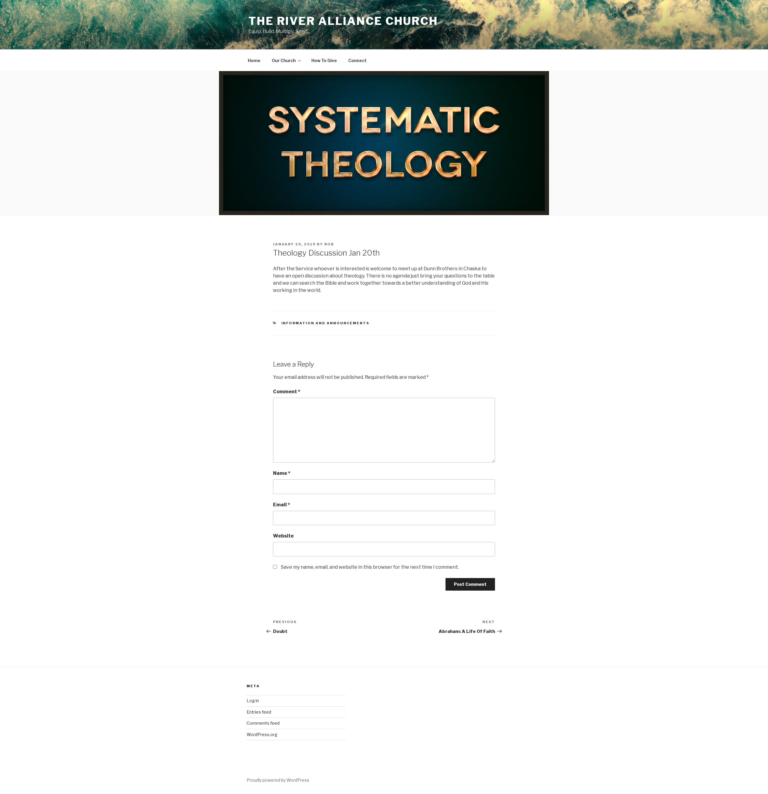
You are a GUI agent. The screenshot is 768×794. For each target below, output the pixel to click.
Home (254, 60)
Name (281, 473)
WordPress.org (262, 734)
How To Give (324, 60)
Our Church (284, 60)
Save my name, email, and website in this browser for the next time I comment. (370, 567)
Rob (329, 244)
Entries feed (259, 712)
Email (281, 505)
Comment (286, 391)
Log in (253, 700)
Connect (357, 60)
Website (283, 536)
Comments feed (263, 723)
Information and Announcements (325, 323)
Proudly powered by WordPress (278, 780)
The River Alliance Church (343, 21)
